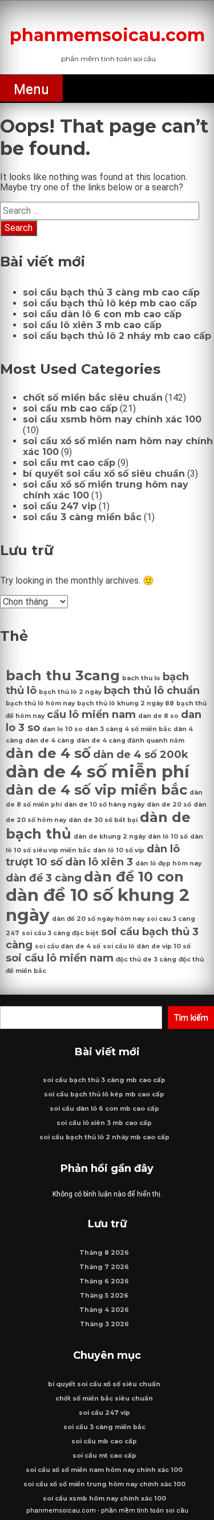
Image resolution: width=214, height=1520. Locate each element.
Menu (31, 89)
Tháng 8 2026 (104, 1252)
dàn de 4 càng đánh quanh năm (130, 740)
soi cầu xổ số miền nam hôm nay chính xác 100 (104, 1470)
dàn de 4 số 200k (140, 754)
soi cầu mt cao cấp (69, 462)
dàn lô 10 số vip (118, 850)
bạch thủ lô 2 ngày (70, 692)
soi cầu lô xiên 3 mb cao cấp (92, 325)
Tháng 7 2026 (104, 1267)
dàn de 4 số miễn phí (97, 771)
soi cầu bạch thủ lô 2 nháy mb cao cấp (117, 335)
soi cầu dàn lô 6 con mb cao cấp (102, 314)
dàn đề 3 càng (44, 877)
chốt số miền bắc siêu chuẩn (93, 397)
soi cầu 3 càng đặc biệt (60, 933)
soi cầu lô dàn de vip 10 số (147, 946)
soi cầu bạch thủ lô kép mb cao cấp (110, 303)
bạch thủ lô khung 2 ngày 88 (125, 703)
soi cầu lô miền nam (60, 957)
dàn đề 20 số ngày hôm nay (98, 919)
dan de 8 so (158, 716)
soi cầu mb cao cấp (70, 408)
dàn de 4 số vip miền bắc (96, 789)
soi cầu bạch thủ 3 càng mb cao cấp (111, 292)
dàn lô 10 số (168, 836)
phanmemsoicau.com (107, 35)
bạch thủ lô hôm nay (40, 703)
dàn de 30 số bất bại (103, 820)
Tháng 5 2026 (104, 1295)
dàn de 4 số (48, 753)
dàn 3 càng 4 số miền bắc (128, 729)
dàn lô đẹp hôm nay (168, 863)
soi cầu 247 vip (59, 506)
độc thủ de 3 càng (146, 959)
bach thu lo (141, 678)
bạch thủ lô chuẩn (152, 690)
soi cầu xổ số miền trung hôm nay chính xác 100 (104, 1484)
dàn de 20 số (169, 804)
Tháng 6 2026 (104, 1281)
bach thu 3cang (63, 675)
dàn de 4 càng (49, 740)
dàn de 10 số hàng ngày (104, 804)
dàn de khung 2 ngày (110, 836)
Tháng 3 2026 (104, 1324)
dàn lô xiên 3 (99, 861)
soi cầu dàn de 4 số (67, 946)
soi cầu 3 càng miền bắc (82, 517)
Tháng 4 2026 (104, 1310)
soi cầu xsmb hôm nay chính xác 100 (112, 419)
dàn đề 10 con (134, 876)
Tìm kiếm (190, 1017)
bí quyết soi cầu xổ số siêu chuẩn (104, 473)
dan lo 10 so (62, 729)
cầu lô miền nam (91, 714)
